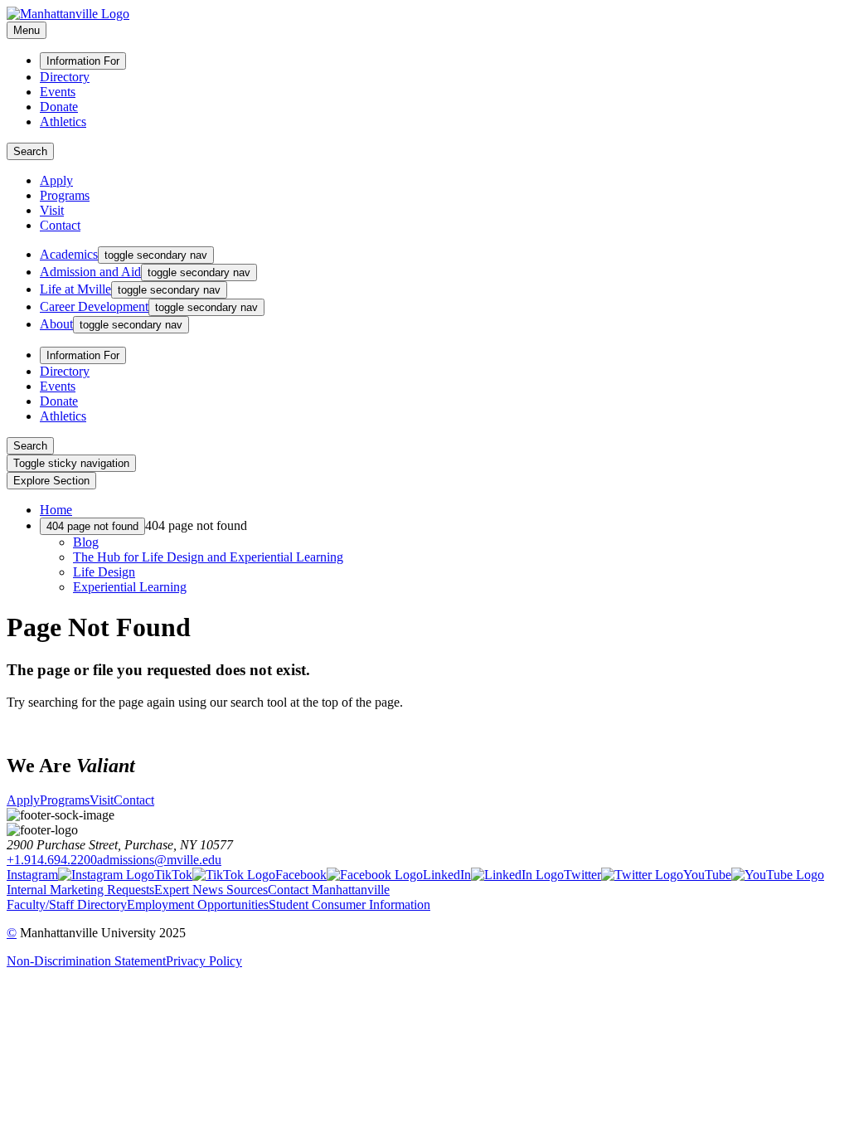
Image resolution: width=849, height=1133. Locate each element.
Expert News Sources (211, 890)
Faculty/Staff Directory (67, 904)
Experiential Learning (130, 587)
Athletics (63, 121)
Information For (82, 61)
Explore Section (51, 480)
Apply (56, 180)
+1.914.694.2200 (52, 860)
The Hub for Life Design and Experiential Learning (208, 557)
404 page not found (92, 526)
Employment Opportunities (198, 904)
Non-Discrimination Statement (86, 961)
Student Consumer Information (349, 904)
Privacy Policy (204, 961)
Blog (86, 542)
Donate (59, 107)
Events (57, 92)
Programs (65, 195)
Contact (60, 225)
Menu (26, 30)
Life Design (104, 572)
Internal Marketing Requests (80, 890)
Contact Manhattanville (329, 890)
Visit (52, 210)
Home (56, 510)
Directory (65, 77)
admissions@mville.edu (159, 860)
